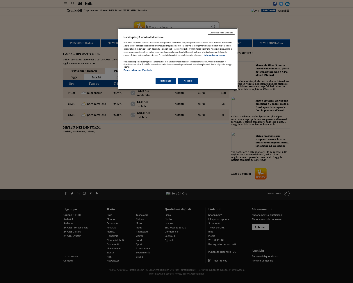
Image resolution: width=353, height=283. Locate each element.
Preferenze (165, 81)
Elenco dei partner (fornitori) (138, 70)
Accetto (188, 81)
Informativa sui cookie (214, 55)
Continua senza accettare (221, 33)
